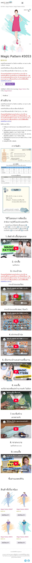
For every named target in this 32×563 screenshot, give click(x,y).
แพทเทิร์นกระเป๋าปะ (6, 81)
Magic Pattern (9, 6)
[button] (22, 3)
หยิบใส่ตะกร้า (10, 84)
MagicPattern (8, 91)
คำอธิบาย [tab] (5, 95)
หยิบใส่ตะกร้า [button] (5, 515)
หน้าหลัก (3, 6)
